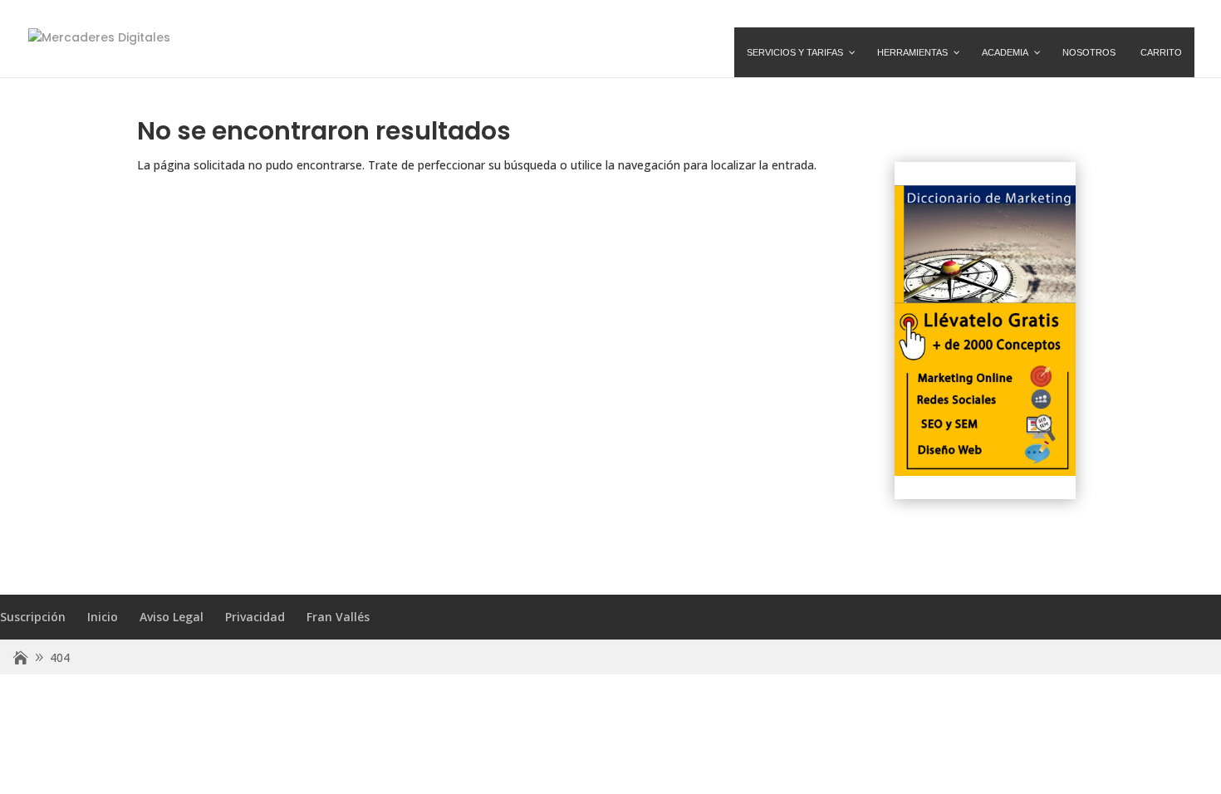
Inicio (102, 617)
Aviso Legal (172, 617)
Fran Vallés (338, 617)
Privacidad (255, 617)
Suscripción (33, 617)
